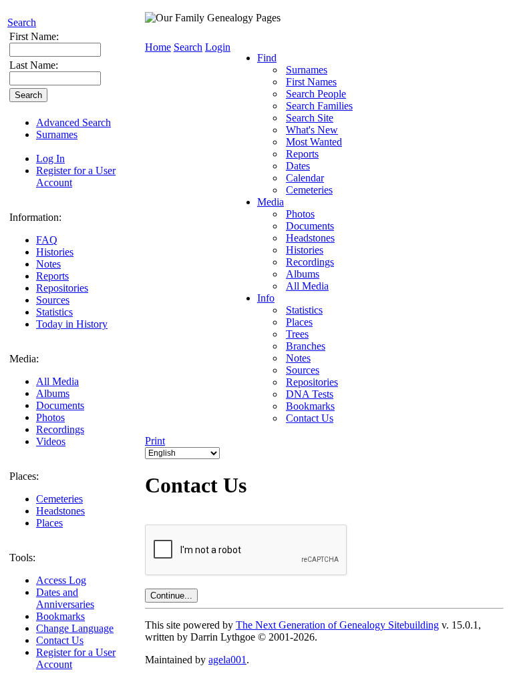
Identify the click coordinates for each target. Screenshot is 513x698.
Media (270, 202)
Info (266, 298)
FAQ (46, 240)
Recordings (60, 429)
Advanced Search (73, 122)
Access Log (61, 580)
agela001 (227, 659)
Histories (54, 252)
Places (49, 523)
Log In (50, 158)
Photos (50, 417)
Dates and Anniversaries (65, 598)
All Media (57, 381)
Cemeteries (59, 498)
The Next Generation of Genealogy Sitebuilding (337, 625)
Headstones (60, 510)
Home (158, 47)
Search (21, 22)
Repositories (62, 288)
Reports (52, 276)
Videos (50, 441)
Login (217, 47)
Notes (48, 264)
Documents (60, 405)
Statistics (54, 312)
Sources (52, 300)
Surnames (56, 134)
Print (155, 440)
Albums (52, 393)
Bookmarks (60, 616)
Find (267, 57)
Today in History (72, 324)
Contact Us (59, 640)
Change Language (75, 628)
